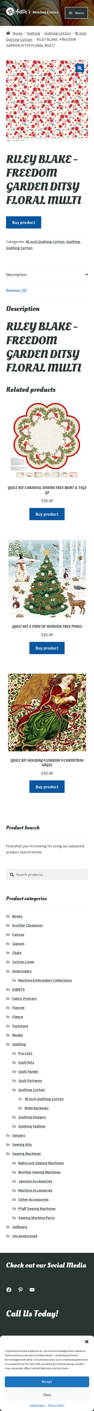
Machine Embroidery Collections (45, 980)
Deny (47, 1395)
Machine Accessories (35, 1190)
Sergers (18, 1135)
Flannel (18, 1007)
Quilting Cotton (57, 33)
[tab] (47, 275)
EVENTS (18, 989)
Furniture (20, 1026)
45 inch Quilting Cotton (45, 241)
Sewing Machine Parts (36, 1217)
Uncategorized (24, 1236)
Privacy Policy (56, 1405)
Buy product (23, 222)
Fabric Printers (24, 998)
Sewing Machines (26, 1153)
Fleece (17, 1016)
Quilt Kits (26, 1062)
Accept (47, 1381)
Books (17, 916)
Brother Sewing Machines (39, 1172)
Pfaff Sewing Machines (36, 1208)
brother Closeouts (27, 925)
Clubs (16, 952)
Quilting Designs (32, 1117)
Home (18, 33)
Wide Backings (36, 1108)
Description (16, 274)
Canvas (18, 934)
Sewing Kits (22, 1144)
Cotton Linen (23, 961)
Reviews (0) (16, 290)
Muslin (17, 1035)
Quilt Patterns (30, 1080)
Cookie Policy (37, 1405)
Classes (18, 943)
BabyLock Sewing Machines (41, 1163)
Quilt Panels (28, 1071)
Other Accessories (33, 1199)
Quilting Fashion (32, 1126)
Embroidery (22, 971)
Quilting (33, 33)
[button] (86, 1341)
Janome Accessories (35, 1181)
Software (19, 1226)
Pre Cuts (25, 1053)
